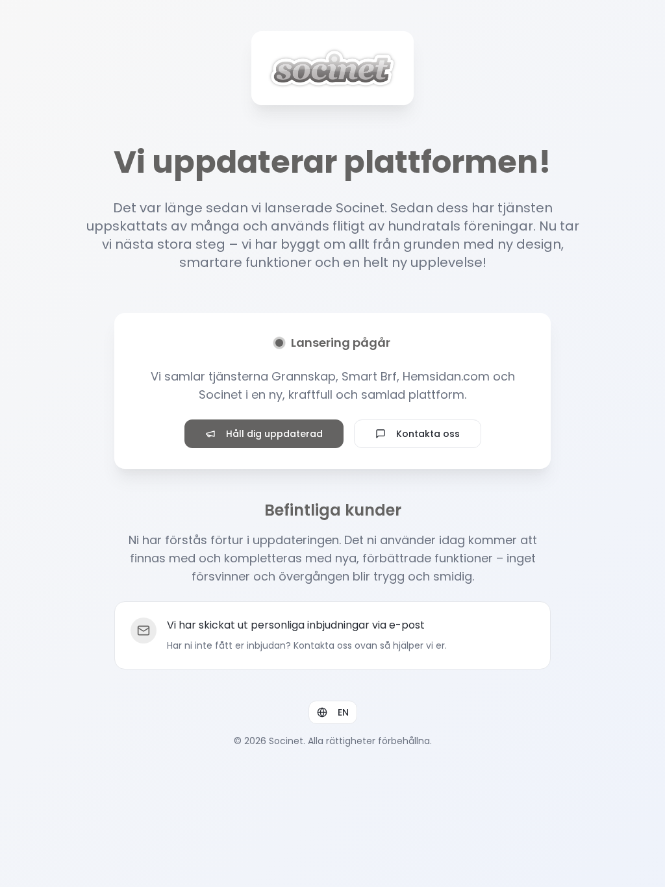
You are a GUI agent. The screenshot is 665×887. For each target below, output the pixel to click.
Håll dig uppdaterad (274, 433)
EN (343, 712)
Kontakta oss (428, 433)
